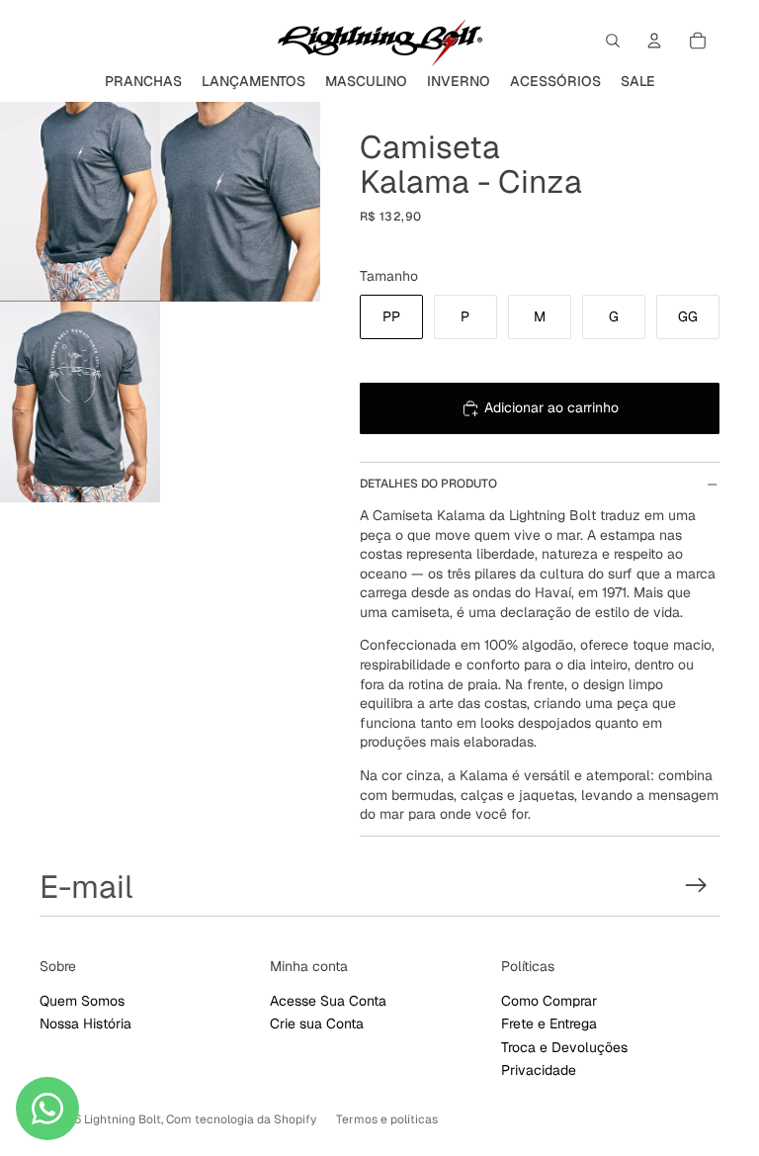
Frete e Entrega (549, 1023)
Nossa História (85, 1023)
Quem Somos (82, 1001)
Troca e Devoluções (564, 1047)
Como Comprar (549, 1001)
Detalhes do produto (428, 483)
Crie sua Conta (317, 1023)
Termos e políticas (387, 1119)
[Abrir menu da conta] (654, 40)
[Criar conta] (696, 885)
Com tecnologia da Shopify (241, 1119)
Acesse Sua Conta (328, 1001)
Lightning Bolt (122, 1119)
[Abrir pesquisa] (612, 40)
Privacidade (538, 1070)
